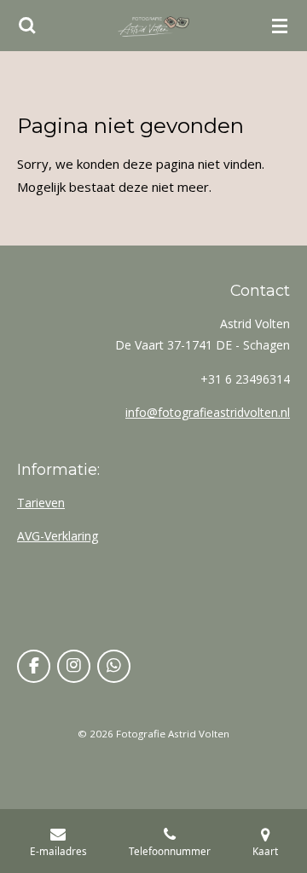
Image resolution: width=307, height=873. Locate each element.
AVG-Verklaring (57, 536)
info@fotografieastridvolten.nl (207, 412)
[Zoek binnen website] (27, 26)
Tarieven (41, 502)
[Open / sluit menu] (279, 26)
